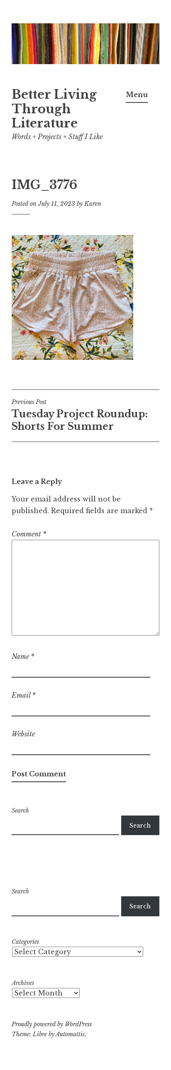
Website (23, 734)
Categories (25, 941)
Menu (137, 94)
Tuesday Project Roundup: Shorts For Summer (80, 415)
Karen (92, 203)
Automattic (70, 1034)
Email (24, 695)
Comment (29, 534)
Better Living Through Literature (54, 109)
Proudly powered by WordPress (52, 1024)
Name (23, 656)
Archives (23, 983)
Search (20, 810)
